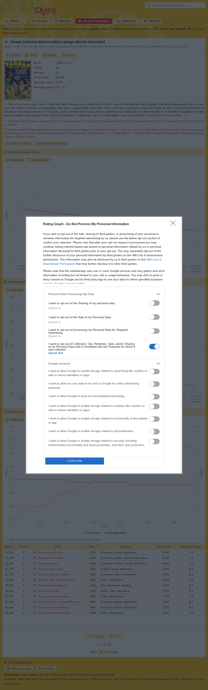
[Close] (174, 224)
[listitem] (104, 294)
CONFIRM (74, 460)
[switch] (154, 303)
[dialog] (104, 345)
